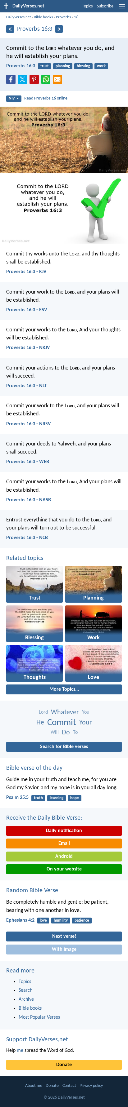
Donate (64, 1064)
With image (64, 949)
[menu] (122, 8)
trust (44, 66)
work (101, 66)
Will (55, 732)
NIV (12, 98)
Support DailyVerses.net (37, 1040)
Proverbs (63, 17)
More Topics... (64, 689)
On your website (64, 869)
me (20, 1050)
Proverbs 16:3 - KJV (26, 271)
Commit (61, 722)
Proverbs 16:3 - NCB (27, 537)
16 (76, 17)
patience (82, 921)
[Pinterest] (35, 81)
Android (64, 856)
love (43, 921)
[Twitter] (24, 81)
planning (63, 66)
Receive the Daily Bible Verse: (44, 818)
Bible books (43, 17)
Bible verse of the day (34, 768)
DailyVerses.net (18, 17)
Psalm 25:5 (17, 797)
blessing (83, 66)
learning (56, 798)
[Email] (59, 81)
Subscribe (105, 6)
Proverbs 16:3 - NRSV (28, 424)
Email (64, 843)
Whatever (65, 712)
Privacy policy (91, 1085)
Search (25, 990)
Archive (26, 999)
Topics (87, 6)
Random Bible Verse (32, 891)
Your (85, 722)
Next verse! (64, 936)
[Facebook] (12, 81)
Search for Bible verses (64, 746)
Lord (43, 712)
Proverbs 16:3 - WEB (27, 461)
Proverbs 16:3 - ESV (26, 310)
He (40, 722)
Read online (45, 98)
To (75, 732)
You (85, 712)
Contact (69, 1085)
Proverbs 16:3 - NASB (28, 500)
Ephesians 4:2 (20, 920)
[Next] (59, 29)
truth (38, 798)
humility (61, 921)
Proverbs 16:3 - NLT (26, 385)
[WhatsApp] (47, 80)
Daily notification (64, 830)
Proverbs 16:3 (20, 66)
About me (33, 1085)
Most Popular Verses (39, 1017)
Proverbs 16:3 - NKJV (28, 347)
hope (74, 798)
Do (66, 732)
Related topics (24, 558)
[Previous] (10, 29)
